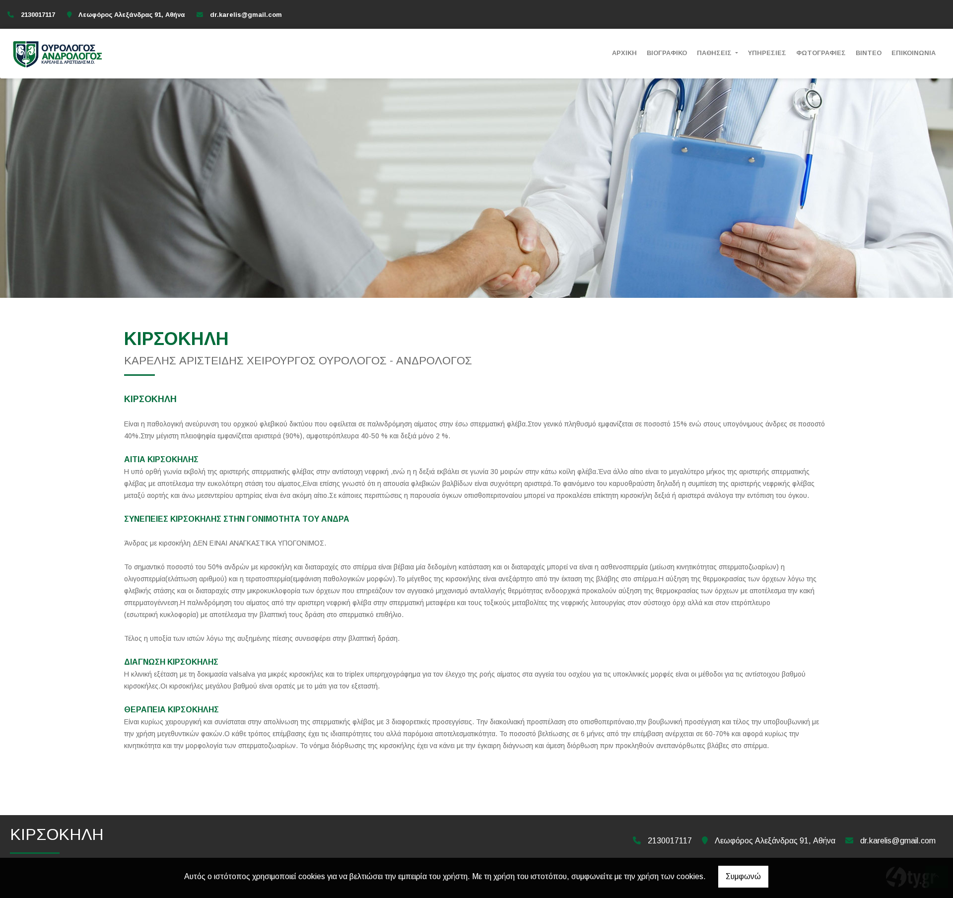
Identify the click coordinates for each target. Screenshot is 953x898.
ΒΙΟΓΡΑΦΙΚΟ (667, 53)
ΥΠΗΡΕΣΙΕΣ (767, 53)
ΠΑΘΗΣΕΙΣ (715, 53)
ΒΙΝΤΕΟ (869, 53)
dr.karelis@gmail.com (246, 14)
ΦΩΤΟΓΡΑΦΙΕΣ (821, 53)
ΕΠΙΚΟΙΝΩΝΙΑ (913, 53)
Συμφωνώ (743, 876)
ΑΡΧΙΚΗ (624, 53)
